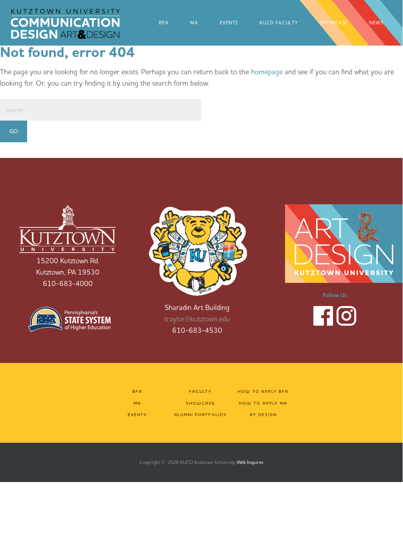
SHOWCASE (200, 403)
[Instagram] (346, 314)
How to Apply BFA (263, 391)
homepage (267, 71)
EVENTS (137, 414)
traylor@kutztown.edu (197, 318)
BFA (137, 391)
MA (137, 403)
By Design (263, 414)
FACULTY (200, 391)
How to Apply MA (263, 403)
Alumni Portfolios (200, 414)
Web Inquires (250, 462)
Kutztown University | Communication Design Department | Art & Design (75, 23)
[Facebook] (323, 314)
